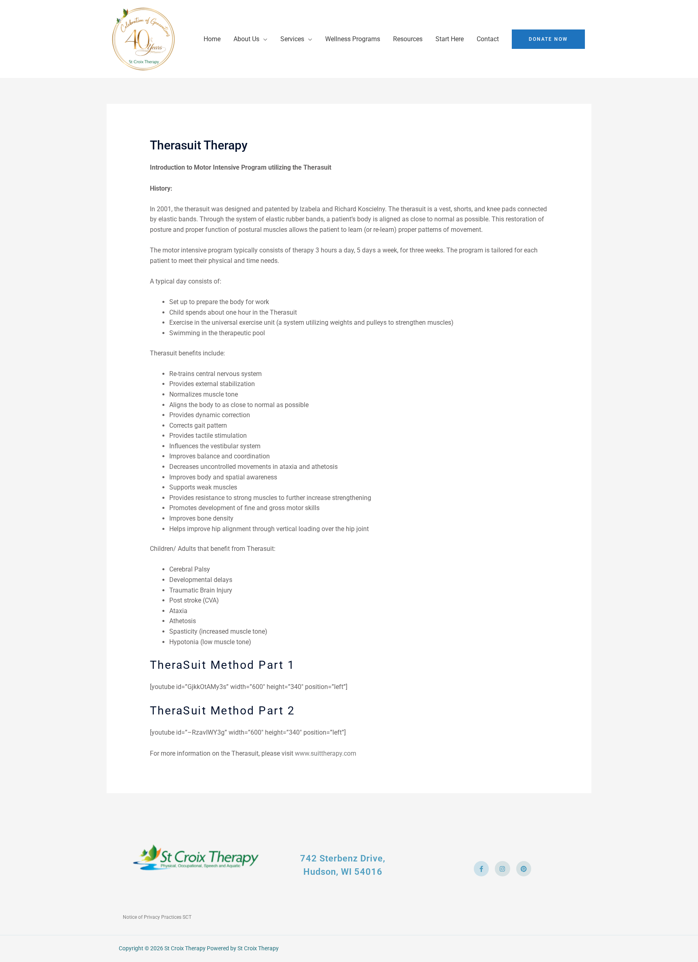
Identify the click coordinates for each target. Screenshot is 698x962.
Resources (408, 39)
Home (212, 39)
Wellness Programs (352, 39)
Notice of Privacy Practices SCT (157, 917)
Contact (488, 39)
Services (292, 39)
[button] (548, 39)
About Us (246, 39)
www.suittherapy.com (325, 753)
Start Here (449, 39)
